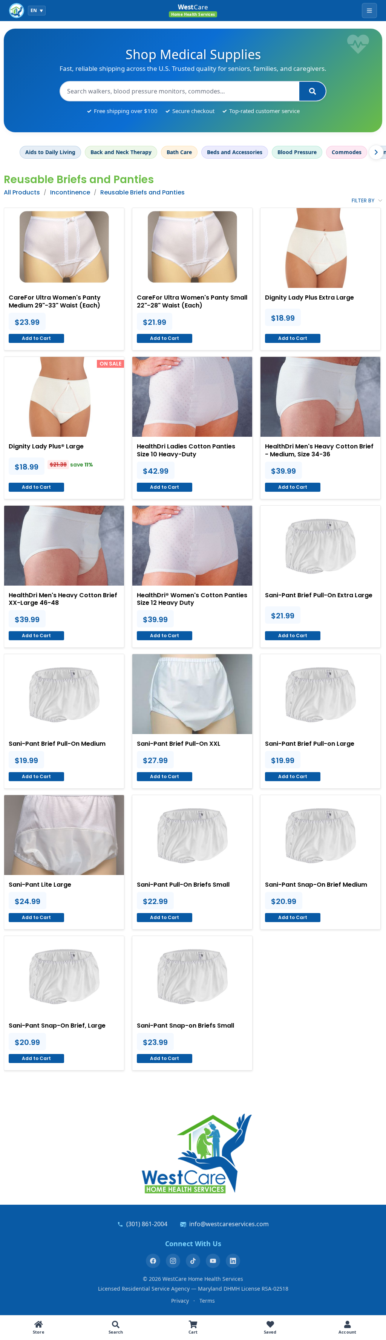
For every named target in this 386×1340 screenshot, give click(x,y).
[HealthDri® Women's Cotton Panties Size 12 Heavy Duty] (192, 546)
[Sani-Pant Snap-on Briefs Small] (192, 976)
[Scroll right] (376, 152)
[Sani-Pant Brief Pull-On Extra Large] (320, 546)
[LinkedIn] (233, 1261)
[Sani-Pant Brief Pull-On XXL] (192, 694)
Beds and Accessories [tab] (234, 152)
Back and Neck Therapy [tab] (121, 152)
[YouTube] (213, 1261)
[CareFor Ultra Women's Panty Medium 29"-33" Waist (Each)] (64, 248)
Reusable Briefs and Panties (142, 192)
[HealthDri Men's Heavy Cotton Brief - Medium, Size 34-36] (320, 397)
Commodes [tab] (346, 152)
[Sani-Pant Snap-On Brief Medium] (320, 835)
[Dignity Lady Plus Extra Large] (320, 248)
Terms (207, 1300)
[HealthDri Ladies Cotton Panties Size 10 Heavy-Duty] (192, 397)
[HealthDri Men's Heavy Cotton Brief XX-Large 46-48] (64, 546)
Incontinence (70, 192)
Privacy (180, 1300)
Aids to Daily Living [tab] (50, 152)
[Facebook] (153, 1261)
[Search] (312, 91)
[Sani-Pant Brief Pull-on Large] (320, 694)
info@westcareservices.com (229, 1224)
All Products (22, 192)
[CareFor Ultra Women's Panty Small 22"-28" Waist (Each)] (192, 248)
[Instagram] (173, 1261)
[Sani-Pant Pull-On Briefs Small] (192, 835)
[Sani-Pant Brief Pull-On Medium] (64, 694)
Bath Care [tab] (179, 152)
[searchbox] (179, 91)
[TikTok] (193, 1261)
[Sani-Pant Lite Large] (64, 835)
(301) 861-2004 (146, 1224)
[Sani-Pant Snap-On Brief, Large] (64, 976)
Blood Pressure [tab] (297, 152)
